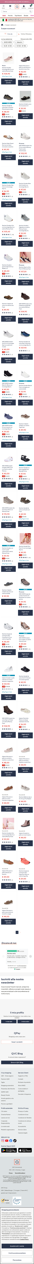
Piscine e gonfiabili (6, 1104)
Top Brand (18, 15)
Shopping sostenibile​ (7, 1085)
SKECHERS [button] (8, 42)
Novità (10, 15)
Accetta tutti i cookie (17, 1246)
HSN (2, 1190)
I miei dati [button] (9, 1021)
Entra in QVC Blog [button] (17, 1062)
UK (13, 1170)
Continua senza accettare (17, 1253)
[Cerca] (30, 11)
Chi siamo (4, 1111)
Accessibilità (22, 1126)
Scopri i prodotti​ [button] (17, 1042)
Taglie (3, 1082)
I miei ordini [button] (25, 1021)
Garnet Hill (24, 1190)
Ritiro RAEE (21, 1085)
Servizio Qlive (22, 1129)
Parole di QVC (5, 1079)
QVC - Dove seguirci (7, 1076)
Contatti (20, 1079)
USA (10, 1170)
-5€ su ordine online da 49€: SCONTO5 (16, 2)
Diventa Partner (6, 1114)
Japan (23, 1170)
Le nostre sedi (5, 1126)
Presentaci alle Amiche (8, 1088)
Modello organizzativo (8, 1129)
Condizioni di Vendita (24, 1117)
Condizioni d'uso (23, 1114)
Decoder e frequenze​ (24, 1094)
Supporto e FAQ (23, 1076)
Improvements (12, 1193)
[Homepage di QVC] (2, 25)
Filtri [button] (9, 34)
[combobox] (15, 11)
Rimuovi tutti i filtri (26, 39)
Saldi (4, 15)
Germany (18, 1170)
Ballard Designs (9, 1190)
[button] (3, 7)
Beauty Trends (5, 1095)
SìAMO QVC (5, 1092)
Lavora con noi (5, 1117)
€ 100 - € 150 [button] (21, 46)
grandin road (4, 1193)
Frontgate (17, 1190)
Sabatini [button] (19, 42)
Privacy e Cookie (23, 1111)
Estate (26, 15)
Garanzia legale (22, 1133)
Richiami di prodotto (24, 1082)
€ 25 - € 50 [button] (8, 46)
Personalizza (17, 1260)
